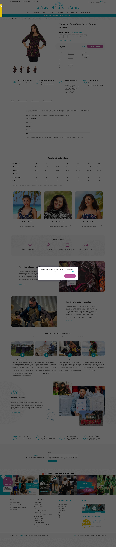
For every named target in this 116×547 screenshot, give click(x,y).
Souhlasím (70, 276)
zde (73, 271)
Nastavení (43, 276)
